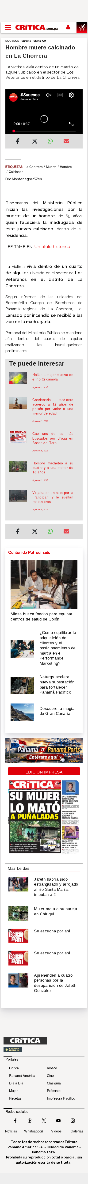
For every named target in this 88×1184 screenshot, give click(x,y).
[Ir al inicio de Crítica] (36, 27)
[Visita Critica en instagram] (73, 1120)
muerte (51, 167)
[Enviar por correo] (66, 142)
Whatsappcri (33, 1130)
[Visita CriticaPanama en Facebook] (15, 1120)
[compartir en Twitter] (35, 142)
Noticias (11, 1130)
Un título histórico (52, 246)
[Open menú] (8, 27)
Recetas (15, 1098)
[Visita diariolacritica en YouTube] (58, 1120)
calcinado (16, 172)
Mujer (13, 1090)
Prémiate (54, 1090)
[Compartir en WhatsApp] (52, 140)
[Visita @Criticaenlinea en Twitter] (29, 1120)
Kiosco (52, 1067)
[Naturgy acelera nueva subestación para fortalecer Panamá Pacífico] (22, 685)
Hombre (66, 167)
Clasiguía (54, 1082)
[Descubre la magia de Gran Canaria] (22, 712)
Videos (56, 1130)
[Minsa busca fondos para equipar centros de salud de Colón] (44, 584)
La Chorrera (34, 167)
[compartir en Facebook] (17, 142)
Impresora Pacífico (61, 1098)
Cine (50, 1075)
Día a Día (16, 1082)
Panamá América (22, 1075)
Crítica (14, 1067)
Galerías (77, 1130)
